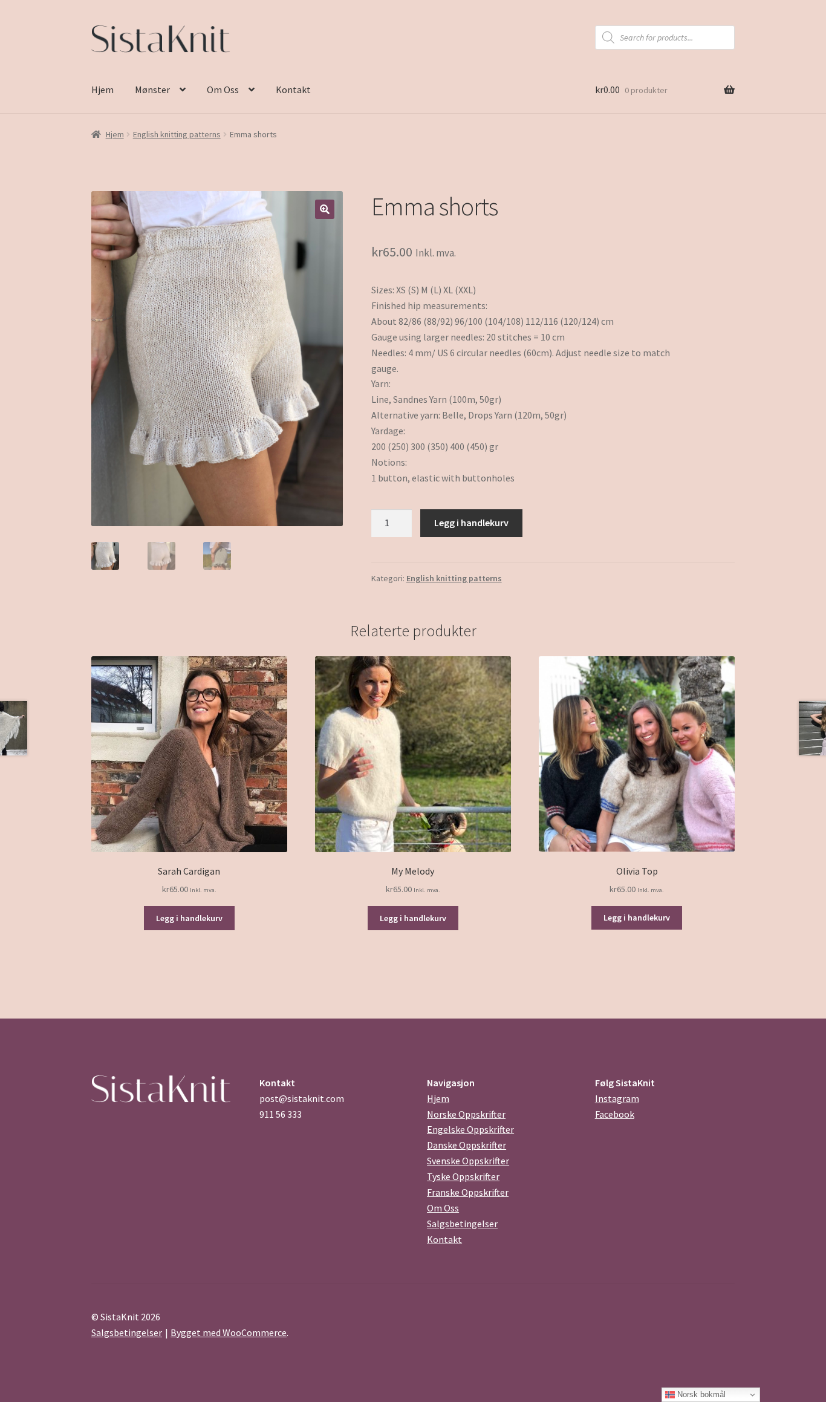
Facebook (614, 1114)
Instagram (617, 1098)
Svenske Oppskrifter (468, 1161)
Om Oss (223, 89)
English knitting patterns (177, 134)
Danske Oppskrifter (466, 1145)
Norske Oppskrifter (466, 1114)
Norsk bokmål (700, 1394)
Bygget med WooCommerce (229, 1332)
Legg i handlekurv (471, 523)
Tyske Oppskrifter (463, 1176)
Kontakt (293, 89)
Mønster (152, 89)
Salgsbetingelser (462, 1224)
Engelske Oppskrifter (470, 1129)
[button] (324, 209)
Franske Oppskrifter (468, 1192)
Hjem (102, 89)
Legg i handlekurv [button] (189, 918)
